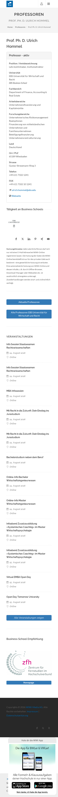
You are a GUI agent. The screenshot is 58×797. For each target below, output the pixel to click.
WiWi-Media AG (34, 707)
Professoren (20, 27)
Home (10, 27)
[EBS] (14, 223)
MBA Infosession (15, 391)
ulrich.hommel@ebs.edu (24, 190)
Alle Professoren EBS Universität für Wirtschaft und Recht (29, 314)
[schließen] (7, 779)
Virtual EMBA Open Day (18, 577)
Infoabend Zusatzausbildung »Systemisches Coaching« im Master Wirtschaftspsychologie (25, 527)
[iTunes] (21, 785)
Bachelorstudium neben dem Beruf (24, 457)
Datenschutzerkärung (17, 715)
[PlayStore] (43, 785)
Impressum (32, 711)
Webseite (16, 195)
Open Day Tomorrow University (22, 597)
